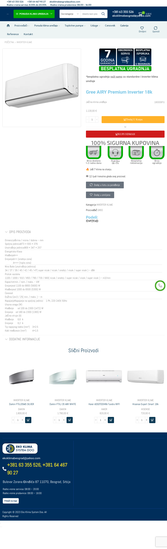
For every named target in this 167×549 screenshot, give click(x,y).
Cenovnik (110, 25)
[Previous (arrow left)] (0, 526)
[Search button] (103, 14)
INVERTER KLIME (24, 42)
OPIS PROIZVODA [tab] (20, 232)
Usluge (94, 25)
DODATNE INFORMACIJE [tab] (24, 339)
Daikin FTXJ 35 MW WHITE (63, 404)
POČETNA (9, 42)
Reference (13, 34)
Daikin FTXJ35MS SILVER (21, 404)
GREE (100, 210)
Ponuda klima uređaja (46, 25)
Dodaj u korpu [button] (34, 374)
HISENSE (145, 409)
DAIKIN (21, 409)
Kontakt (28, 34)
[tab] (83, 232)
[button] (87, 221)
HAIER (104, 409)
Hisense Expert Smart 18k (145, 404)
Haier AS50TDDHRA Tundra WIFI (104, 404)
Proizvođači (20, 25)
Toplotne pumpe (74, 25)
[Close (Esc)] (0, 523)
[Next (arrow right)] (1, 526)
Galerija (124, 25)
